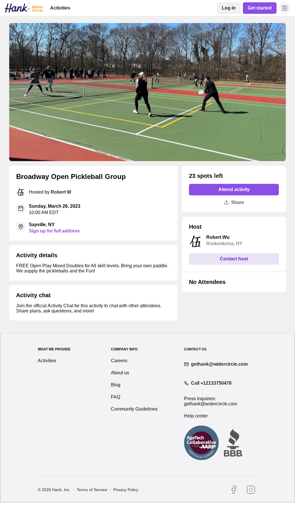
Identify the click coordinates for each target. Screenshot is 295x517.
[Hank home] (24, 8)
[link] (230, 8)
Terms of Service (91, 504)
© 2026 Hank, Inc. (54, 504)
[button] (284, 8)
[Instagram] (251, 504)
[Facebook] (233, 504)
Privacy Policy (125, 504)
